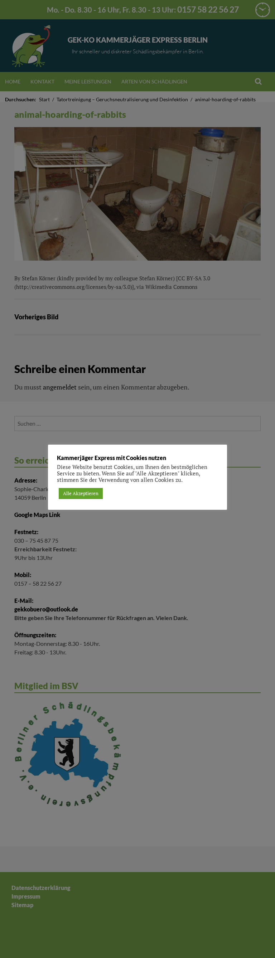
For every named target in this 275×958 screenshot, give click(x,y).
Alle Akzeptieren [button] (80, 493)
